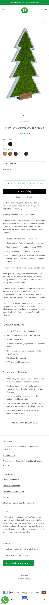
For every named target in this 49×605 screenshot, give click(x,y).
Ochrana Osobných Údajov (13, 491)
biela (5, 144)
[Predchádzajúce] (18, 115)
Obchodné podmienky (11, 479)
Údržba (6, 497)
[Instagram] (9, 465)
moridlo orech (10, 154)
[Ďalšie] (30, 115)
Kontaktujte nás (9, 455)
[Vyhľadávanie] (42, 10)
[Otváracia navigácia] (3, 10)
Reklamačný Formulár (11, 485)
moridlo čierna (26, 154)
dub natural (5, 154)
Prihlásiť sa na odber (18, 563)
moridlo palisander (16, 154)
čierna (10, 144)
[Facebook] (4, 465)
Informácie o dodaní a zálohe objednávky (24, 2)
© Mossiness (24, 575)
